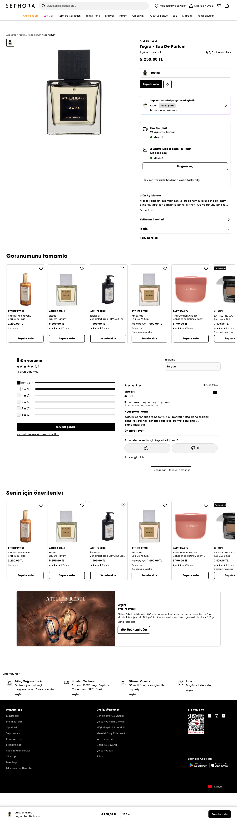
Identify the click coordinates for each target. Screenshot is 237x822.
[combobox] (192, 366)
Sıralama (170, 359)
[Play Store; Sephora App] (198, 765)
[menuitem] (170, 6)
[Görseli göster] (10, 43)
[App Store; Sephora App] (219, 765)
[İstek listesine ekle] (41, 268)
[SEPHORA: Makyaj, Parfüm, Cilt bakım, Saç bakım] (20, 6)
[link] (66, 427)
